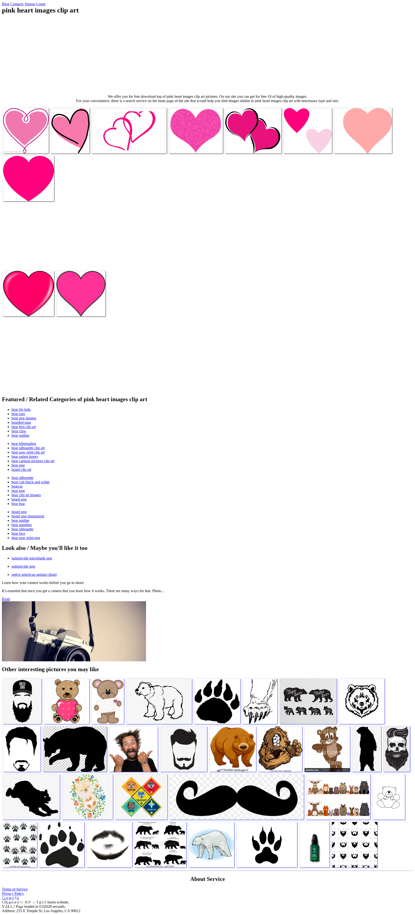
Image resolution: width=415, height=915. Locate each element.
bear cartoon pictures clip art (33, 461)
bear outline (20, 435)
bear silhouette (22, 478)
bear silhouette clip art (28, 448)
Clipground (24, 900)
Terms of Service (15, 889)
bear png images (24, 418)
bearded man (21, 422)
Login (40, 4)
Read (6, 599)
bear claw (19, 431)
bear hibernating (24, 444)
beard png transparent (28, 516)
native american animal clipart (34, 574)
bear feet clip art (24, 427)
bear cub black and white (30, 482)
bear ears (18, 414)
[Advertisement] (207, 54)
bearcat (17, 486)
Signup (29, 4)
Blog (5, 4)
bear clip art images (26, 495)
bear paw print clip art (28, 452)
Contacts (17, 4)
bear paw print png (26, 538)
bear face (18, 533)
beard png (19, 499)
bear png (18, 465)
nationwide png (23, 566)
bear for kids (21, 409)
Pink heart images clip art (21, 147)
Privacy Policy (13, 893)
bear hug (18, 504)
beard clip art (21, 469)
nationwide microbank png (32, 558)
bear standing (22, 525)
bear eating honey (25, 456)
